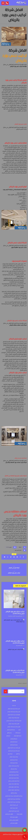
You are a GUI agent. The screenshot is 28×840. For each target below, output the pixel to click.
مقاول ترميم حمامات (14, 817)
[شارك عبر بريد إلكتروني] (4, 557)
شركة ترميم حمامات (14, 763)
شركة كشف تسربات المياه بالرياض (14, 799)
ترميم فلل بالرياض (13, 739)
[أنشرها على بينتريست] (17, 557)
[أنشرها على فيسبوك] (23, 557)
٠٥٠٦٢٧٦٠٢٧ (14, 706)
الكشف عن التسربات (12, 616)
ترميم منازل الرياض (13, 742)
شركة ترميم (10, 754)
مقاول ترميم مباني (14, 823)
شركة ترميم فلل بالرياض (13, 772)
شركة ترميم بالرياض (14, 760)
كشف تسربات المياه (14, 808)
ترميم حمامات (18, 733)
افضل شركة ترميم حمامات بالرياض (13, 727)
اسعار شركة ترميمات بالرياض (14, 718)
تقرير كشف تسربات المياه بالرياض (14, 748)
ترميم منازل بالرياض (14, 745)
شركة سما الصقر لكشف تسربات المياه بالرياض (13, 796)
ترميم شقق (9, 733)
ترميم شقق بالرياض (17, 736)
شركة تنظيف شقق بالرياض (14, 787)
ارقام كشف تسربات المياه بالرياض (14, 715)
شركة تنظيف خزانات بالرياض (14, 784)
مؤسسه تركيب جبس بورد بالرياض (18, 66)
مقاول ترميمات (19, 814)
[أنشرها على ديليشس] (11, 557)
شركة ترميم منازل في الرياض (13, 781)
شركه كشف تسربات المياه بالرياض (14, 802)
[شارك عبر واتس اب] (7, 557)
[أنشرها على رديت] (14, 557)
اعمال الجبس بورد (18, 550)
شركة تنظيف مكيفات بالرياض (13, 790)
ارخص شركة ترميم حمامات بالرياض (13, 712)
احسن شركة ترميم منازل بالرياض (14, 709)
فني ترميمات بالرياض (14, 805)
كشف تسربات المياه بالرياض (14, 811)
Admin (20, 547)
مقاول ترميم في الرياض (13, 820)
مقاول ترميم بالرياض (9, 814)
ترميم (20, 730)
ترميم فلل (8, 736)
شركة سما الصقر (14, 793)
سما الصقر (18, 754)
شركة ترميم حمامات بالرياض (14, 766)
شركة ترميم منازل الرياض (14, 775)
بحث (5, 691)
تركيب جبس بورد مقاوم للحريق (19, 247)
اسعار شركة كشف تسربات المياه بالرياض (13, 721)
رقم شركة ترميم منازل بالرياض (14, 751)
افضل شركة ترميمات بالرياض (14, 724)
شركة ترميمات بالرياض (14, 757)
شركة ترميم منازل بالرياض (14, 778)
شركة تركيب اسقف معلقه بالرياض (18, 325)
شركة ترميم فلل (14, 769)
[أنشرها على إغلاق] (20, 557)
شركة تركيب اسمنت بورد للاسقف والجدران (16, 462)
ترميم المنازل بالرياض (11, 730)
